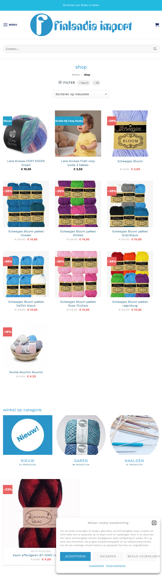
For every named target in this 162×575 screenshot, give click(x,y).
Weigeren (108, 556)
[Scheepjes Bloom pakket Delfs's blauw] (26, 274)
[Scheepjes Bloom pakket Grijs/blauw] (130, 204)
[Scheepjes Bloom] (130, 133)
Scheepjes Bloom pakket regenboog (130, 303)
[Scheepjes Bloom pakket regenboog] (130, 274)
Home (76, 74)
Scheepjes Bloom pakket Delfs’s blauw (26, 303)
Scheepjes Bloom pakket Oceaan (26, 233)
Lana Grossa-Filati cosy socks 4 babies (78, 163)
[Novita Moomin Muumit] (26, 344)
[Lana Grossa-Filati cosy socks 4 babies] (78, 133)
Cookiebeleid (96, 565)
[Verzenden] (155, 49)
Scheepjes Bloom (130, 161)
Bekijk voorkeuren (142, 556)
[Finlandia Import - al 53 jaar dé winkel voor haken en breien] (81, 24)
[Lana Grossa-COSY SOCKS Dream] (26, 133)
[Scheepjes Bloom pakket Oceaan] (26, 204)
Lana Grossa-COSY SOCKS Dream (26, 163)
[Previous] (3, 447)
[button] (154, 523)
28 (97, 82)
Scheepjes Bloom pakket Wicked (78, 233)
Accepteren (75, 556)
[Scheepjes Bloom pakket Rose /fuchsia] (78, 274)
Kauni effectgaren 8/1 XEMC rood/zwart (41, 555)
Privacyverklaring (115, 565)
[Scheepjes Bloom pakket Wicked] (78, 204)
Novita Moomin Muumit (26, 372)
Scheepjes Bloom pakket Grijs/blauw (130, 233)
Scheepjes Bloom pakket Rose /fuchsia (78, 303)
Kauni (85, 82)
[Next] (159, 447)
